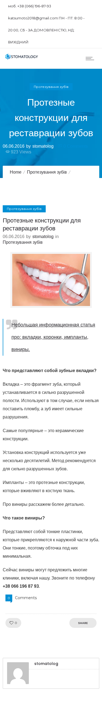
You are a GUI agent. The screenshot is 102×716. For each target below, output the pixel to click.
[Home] (21, 58)
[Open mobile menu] (91, 58)
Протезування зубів (47, 172)
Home (15, 172)
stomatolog (43, 146)
